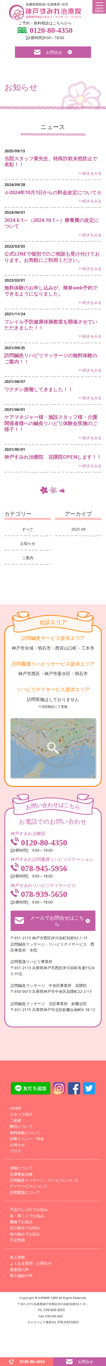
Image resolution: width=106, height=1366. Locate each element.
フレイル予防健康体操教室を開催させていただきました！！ (50, 325)
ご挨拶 (15, 1120)
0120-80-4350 (50, 30)
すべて (27, 529)
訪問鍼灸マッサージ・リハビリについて (44, 1180)
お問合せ (54, 52)
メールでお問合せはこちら (57, 920)
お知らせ (27, 543)
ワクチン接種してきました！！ (38, 389)
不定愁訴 (17, 1239)
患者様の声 (19, 1269)
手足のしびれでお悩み (29, 1209)
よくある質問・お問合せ (31, 1263)
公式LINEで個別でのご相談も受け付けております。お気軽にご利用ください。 (52, 257)
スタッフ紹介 (21, 1114)
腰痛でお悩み (21, 1221)
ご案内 (27, 557)
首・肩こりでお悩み (27, 1215)
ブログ (15, 1150)
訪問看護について (25, 1192)
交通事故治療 (21, 1174)
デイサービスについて (29, 1186)
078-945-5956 (43, 868)
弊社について (21, 1126)
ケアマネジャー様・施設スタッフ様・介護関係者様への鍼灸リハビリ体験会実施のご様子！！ (50, 423)
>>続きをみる (90, 173)
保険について (21, 1167)
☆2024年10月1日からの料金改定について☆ (53, 192)
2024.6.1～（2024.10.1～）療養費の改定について (51, 223)
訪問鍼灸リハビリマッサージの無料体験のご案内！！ (50, 358)
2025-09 (78, 529)
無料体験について (25, 1132)
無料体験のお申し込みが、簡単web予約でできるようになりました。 (51, 291)
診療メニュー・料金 (27, 1138)
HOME (15, 1108)
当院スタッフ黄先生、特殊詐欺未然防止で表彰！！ (50, 161)
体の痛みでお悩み (25, 1233)
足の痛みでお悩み (25, 1227)
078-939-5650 (43, 894)
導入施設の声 (21, 1275)
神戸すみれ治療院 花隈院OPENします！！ (53, 457)
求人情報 (17, 1257)
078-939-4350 (54, 1310)
